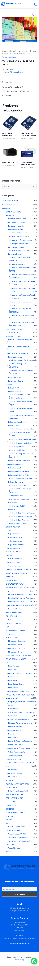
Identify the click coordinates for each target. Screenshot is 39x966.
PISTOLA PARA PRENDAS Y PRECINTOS (20, 763)
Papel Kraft (12, 670)
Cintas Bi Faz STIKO (15, 559)
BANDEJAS (10, 216)
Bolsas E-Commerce (16, 464)
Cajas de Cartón (14, 534)
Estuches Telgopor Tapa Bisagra (20, 605)
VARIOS (9, 820)
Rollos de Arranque (15, 357)
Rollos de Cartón (14, 377)
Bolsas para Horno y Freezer (18, 472)
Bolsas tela (12, 510)
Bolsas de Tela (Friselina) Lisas (21, 516)
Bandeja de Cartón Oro (19, 233)
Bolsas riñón (12, 503)
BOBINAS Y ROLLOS (13, 337)
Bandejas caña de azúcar (17, 219)
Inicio (4, 51)
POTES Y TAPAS (12, 788)
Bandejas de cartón (15, 230)
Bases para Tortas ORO (19, 244)
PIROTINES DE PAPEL (13, 759)
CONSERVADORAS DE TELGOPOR (18, 570)
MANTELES (10, 634)
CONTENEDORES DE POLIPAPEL (17, 573)
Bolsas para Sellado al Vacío (18, 475)
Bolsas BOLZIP (13, 388)
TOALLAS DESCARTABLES (15, 813)
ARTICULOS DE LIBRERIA (11, 201)
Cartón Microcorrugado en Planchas (21, 712)
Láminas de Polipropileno (20, 499)
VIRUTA (8, 852)
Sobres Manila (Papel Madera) (19, 748)
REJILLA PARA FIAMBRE (14, 798)
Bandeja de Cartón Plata (20, 236)
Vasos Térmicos (14, 848)
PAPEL (8, 663)
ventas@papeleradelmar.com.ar (19, 911)
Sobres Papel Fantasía (16, 752)
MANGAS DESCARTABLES (15, 631)
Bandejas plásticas (15, 254)
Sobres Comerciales (15, 745)
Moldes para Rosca (15, 652)
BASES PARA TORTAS (14, 329)
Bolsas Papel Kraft (17, 447)
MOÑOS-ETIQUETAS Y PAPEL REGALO (20, 656)
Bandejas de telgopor (16, 247)
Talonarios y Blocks (9, 57)
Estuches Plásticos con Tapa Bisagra (21, 598)
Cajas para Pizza (14, 548)
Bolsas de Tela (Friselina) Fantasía (23, 513)
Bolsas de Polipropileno (19, 485)
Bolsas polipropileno (15, 482)
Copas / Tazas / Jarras (16, 827)
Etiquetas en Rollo (15, 727)
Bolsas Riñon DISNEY (18, 506)
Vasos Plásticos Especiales (18, 838)
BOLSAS (9, 385)
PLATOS (9, 766)
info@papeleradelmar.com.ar (19, 908)
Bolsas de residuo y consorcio (19, 461)
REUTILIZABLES (11, 802)
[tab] (19, 82)
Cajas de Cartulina (15, 537)
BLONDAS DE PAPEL (13, 333)
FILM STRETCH (11, 616)
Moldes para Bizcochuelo (17, 641)
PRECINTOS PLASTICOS (15, 795)
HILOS (8, 627)
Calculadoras (13, 709)
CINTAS (9, 555)
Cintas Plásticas (14, 566)
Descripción (7, 82)
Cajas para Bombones (16, 545)
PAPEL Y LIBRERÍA (21, 51)
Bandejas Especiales (18, 264)
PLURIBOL (9, 781)
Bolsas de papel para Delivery (21, 443)
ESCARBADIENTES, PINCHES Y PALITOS (20, 588)
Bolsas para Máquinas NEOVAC (22, 478)
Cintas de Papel (14, 562)
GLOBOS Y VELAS (8, 205)
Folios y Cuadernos (15, 730)
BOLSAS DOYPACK (13, 527)
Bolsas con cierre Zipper (17, 422)
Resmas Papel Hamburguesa (18, 691)
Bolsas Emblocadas (15, 468)
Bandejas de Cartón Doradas (21, 240)
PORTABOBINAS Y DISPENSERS (17, 784)
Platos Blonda (13, 770)
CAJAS (8, 531)
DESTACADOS (11, 580)
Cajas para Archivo (15, 541)
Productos (11, 51)
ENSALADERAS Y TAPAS (15, 584)
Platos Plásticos (14, 777)
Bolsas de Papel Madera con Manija (23, 439)
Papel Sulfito (13, 688)
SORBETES (10, 809)
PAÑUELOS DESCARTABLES (16, 659)
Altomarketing (19, 960)
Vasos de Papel (14, 830)
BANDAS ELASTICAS (13, 212)
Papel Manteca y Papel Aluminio (20, 673)
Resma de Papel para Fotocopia (20, 741)
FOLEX (8, 620)
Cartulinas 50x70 (14, 716)
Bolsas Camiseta (14, 392)
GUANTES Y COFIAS (13, 623)
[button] (33, 15)
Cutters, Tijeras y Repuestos (18, 719)
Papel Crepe (13, 734)
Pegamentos (13, 738)
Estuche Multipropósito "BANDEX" (20, 594)
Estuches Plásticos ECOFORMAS (20, 602)
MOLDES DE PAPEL (13, 638)
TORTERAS (10, 816)
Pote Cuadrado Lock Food (18, 791)
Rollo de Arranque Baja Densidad (22, 360)
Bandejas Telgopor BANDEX (21, 250)
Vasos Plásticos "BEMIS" (17, 834)
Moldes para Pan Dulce (16, 648)
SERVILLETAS (11, 805)
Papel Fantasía (13, 666)
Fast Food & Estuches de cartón (20, 609)
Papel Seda (12, 681)
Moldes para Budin (15, 645)
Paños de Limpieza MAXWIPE (18, 353)
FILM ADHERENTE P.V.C (14, 613)
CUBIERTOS (10, 577)
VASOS (8, 823)
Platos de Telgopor (15, 773)
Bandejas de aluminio (16, 226)
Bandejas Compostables (17, 222)
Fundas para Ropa (17, 496)
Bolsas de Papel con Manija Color (23, 429)
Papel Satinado (14, 677)
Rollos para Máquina (15, 381)
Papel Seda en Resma (16, 684)
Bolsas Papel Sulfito (18, 450)
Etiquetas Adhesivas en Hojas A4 (20, 723)
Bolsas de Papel (14, 426)
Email (19, 885)
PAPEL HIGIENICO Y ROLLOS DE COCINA (21, 695)
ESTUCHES (10, 591)
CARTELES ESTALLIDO (14, 552)
